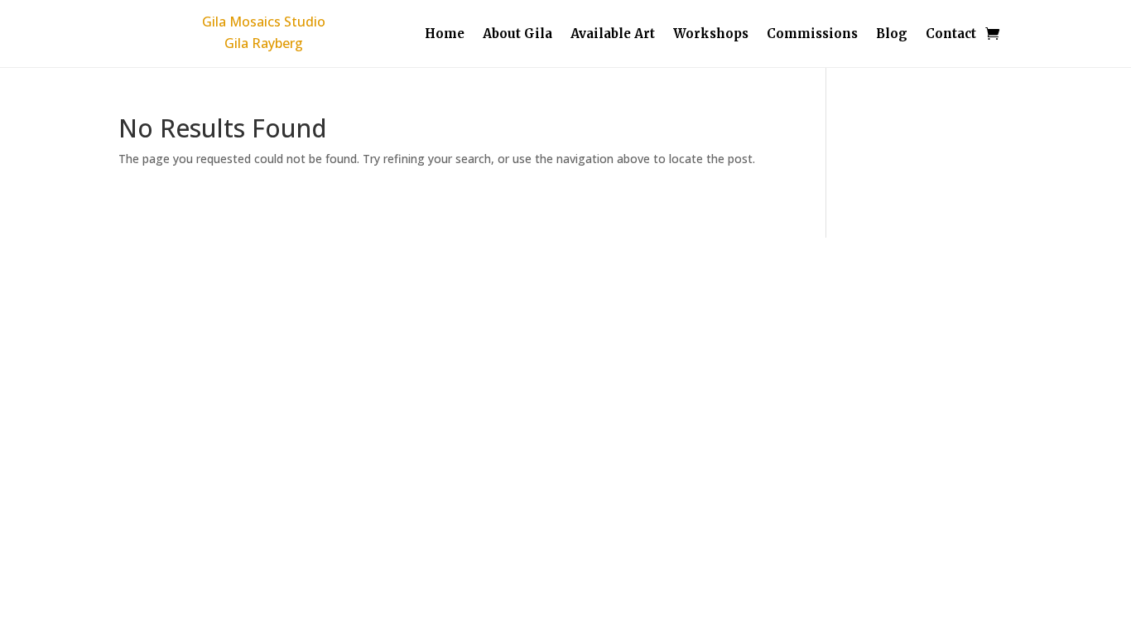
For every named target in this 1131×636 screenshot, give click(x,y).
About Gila (517, 34)
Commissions (812, 34)
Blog (891, 34)
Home (444, 34)
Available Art (612, 34)
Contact (951, 34)
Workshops (710, 34)
